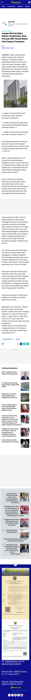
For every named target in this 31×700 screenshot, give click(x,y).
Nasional (20, 6)
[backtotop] (15, 564)
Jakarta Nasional (7, 31)
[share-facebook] (20, 343)
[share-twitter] (24, 343)
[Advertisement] (15, 471)
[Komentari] (3, 343)
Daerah (27, 6)
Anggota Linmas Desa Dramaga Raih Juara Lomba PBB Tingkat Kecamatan (12, 522)
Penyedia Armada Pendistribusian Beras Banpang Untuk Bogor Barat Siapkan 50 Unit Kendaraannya (12, 549)
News (3, 6)
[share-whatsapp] (27, 343)
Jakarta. (17, 339)
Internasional (11, 6)
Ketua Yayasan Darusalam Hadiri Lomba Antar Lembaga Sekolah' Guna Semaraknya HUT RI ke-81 (13, 498)
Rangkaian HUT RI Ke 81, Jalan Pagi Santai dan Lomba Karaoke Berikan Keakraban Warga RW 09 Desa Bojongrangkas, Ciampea (14, 511)
